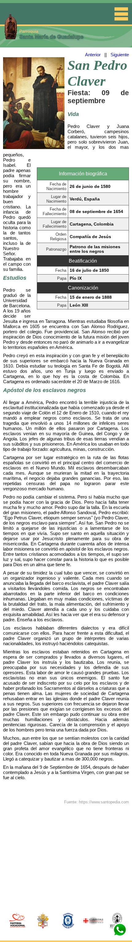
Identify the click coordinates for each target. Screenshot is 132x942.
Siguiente (120, 54)
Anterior (93, 54)
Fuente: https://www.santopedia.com (96, 802)
